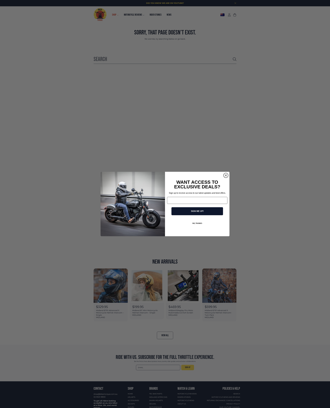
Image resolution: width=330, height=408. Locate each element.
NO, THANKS (197, 223)
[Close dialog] (226, 175)
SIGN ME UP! (197, 211)
